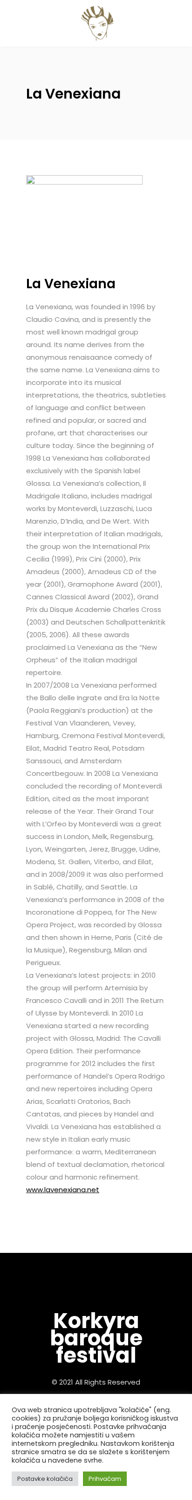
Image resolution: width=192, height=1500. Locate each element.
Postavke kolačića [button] (45, 1478)
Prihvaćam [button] (105, 1478)
